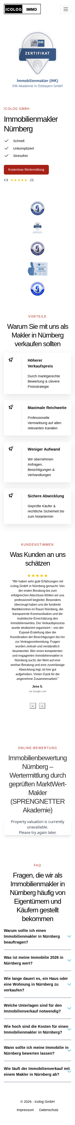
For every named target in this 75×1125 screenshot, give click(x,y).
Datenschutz (48, 1110)
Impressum (25, 1110)
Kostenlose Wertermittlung (26, 169)
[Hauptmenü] (65, 9)
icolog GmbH (45, 1102)
